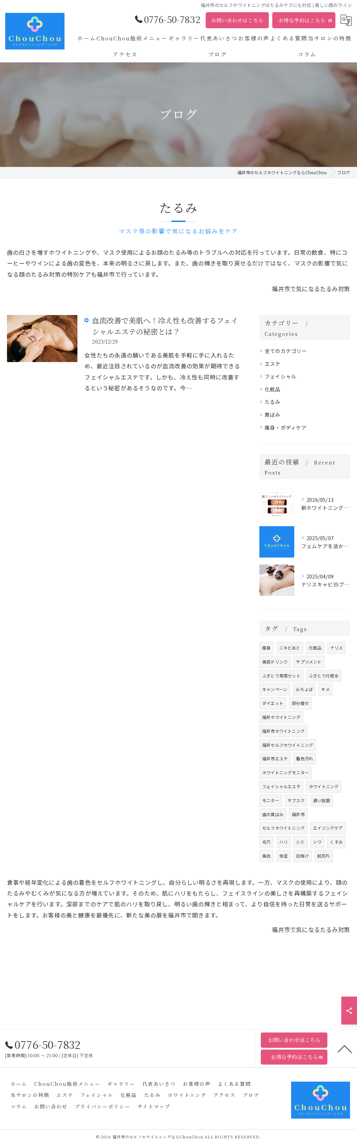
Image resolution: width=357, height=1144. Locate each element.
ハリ (283, 842)
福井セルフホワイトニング (287, 745)
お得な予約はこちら (302, 20)
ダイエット (272, 703)
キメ (325, 689)
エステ (273, 363)
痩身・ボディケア (286, 427)
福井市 (298, 814)
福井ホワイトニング (281, 717)
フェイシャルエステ (281, 786)
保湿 (283, 856)
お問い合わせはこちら (237, 20)
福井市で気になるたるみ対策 (311, 288)
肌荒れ (323, 856)
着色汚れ (304, 758)
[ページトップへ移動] (345, 1048)
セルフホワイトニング (283, 828)
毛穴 (266, 842)
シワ (317, 842)
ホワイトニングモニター (285, 772)
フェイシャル (280, 376)
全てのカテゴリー (286, 350)
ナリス (336, 648)
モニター (270, 800)
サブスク (296, 800)
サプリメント (308, 662)
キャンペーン (274, 689)
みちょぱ (304, 689)
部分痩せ (300, 703)
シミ (300, 842)
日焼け (302, 856)
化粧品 (273, 389)
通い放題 (321, 800)
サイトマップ (153, 1106)
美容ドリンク (275, 662)
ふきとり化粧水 (324, 675)
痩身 (266, 648)
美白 (266, 856)
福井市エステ (275, 758)
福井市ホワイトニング (283, 731)
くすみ (336, 842)
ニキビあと (290, 648)
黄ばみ (273, 414)
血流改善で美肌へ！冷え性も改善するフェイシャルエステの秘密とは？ (165, 326)
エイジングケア (328, 828)
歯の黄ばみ (272, 814)
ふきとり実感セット (281, 675)
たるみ (273, 401)
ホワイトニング (324, 786)
